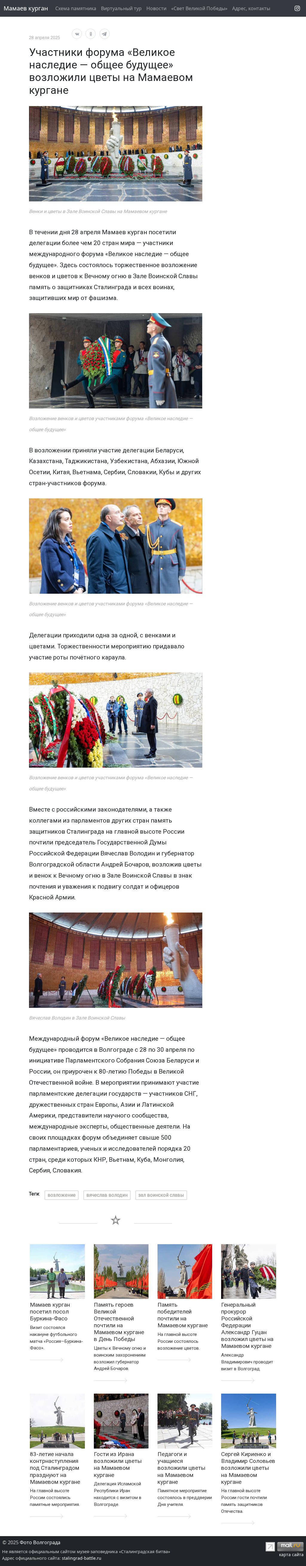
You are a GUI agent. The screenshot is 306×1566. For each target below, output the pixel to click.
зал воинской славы (161, 1195)
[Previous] (38, 361)
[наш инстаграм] (297, 8)
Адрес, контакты (251, 8)
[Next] (192, 361)
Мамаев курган (26, 8)
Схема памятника (75, 8)
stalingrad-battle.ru (81, 1558)
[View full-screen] (195, 112)
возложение (62, 1195)
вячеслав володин (107, 1195)
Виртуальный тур (121, 8)
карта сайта (291, 1554)
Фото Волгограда (40, 1542)
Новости (156, 8)
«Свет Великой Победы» (199, 8)
